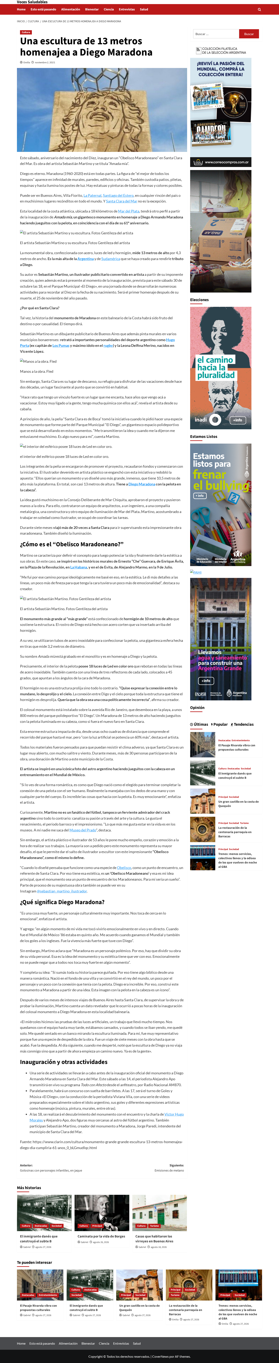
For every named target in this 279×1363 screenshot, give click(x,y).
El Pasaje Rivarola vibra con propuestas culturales (236, 747)
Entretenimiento (241, 740)
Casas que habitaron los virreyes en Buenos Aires (154, 1239)
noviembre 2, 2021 (45, 62)
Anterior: (51, 1168)
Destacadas (41, 1226)
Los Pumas (60, 345)
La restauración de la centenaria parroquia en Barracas (235, 832)
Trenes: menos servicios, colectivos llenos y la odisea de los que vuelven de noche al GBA (237, 860)
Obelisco (124, 867)
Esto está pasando (43, 9)
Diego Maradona (141, 484)
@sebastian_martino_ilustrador (62, 891)
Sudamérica (110, 258)
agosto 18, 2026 (159, 1247)
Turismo (154, 1226)
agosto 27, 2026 (43, 1247)
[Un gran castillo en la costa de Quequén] (202, 801)
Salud (144, 9)
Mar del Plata (128, 211)
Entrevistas (127, 9)
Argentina (85, 258)
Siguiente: (169, 1168)
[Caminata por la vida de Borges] (102, 1213)
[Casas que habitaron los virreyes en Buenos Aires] (159, 1213)
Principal (97, 1226)
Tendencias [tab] (243, 724)
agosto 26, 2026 (101, 1242)
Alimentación (70, 9)
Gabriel (27, 1247)
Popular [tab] (220, 724)
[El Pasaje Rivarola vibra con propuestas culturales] (202, 744)
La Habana (78, 567)
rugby (108, 345)
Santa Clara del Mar (121, 201)
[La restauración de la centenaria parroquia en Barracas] (202, 829)
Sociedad (57, 1226)
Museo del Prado (82, 830)
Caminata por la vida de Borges (101, 1236)
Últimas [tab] (200, 724)
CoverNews (160, 1356)
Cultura (26, 32)
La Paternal (93, 195)
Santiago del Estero (118, 195)
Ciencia (109, 9)
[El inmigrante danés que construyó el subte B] (44, 1213)
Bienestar (92, 9)
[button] (259, 9)
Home (21, 9)
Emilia (26, 62)
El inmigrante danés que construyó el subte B (39, 1239)
